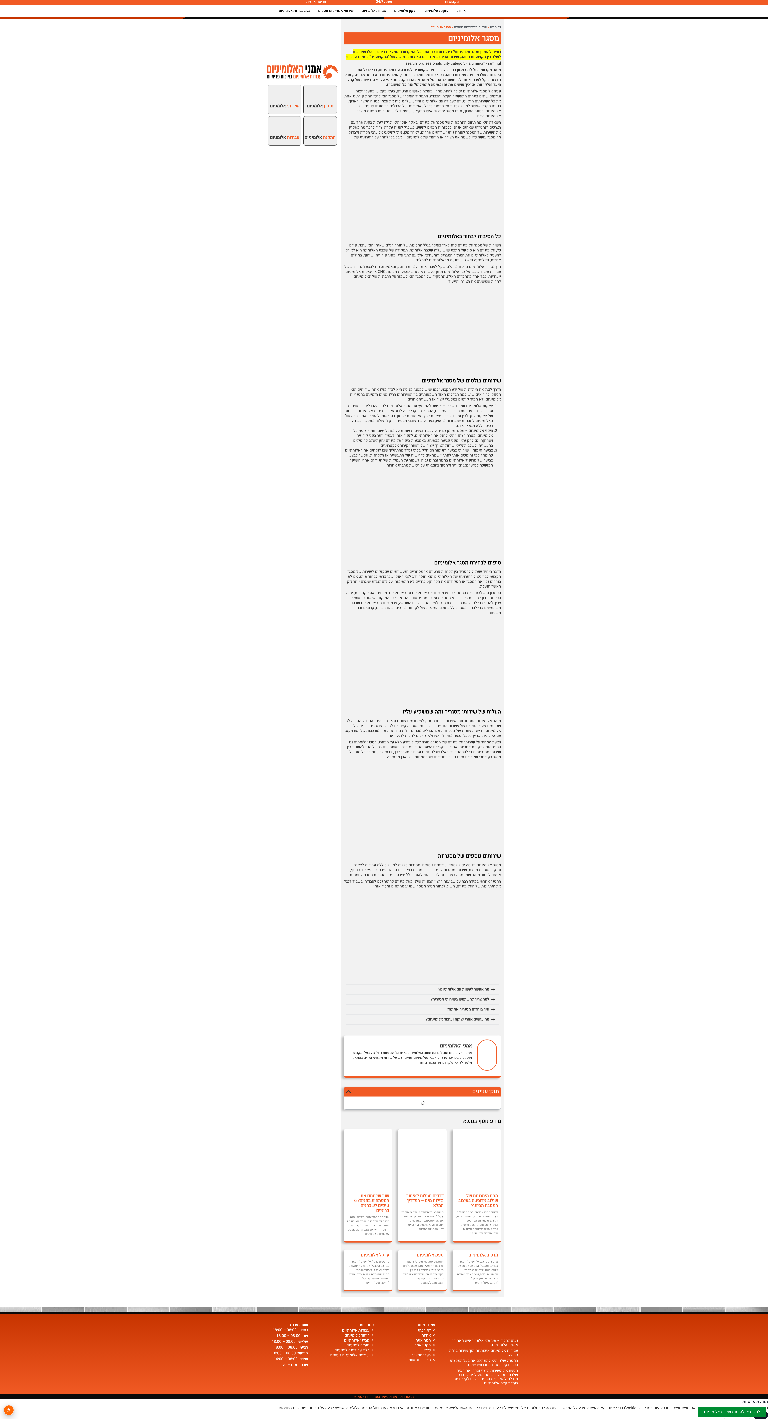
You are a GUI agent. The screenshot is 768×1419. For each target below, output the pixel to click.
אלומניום (320, 106)
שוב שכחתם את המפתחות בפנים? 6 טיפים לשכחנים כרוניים (371, 1203)
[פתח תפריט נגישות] (9, 1410)
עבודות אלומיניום (374, 10)
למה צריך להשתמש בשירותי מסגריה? (460, 999)
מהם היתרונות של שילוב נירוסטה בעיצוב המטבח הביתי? (478, 1201)
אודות (461, 10)
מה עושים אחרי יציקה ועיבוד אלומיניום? (457, 1019)
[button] (422, 989)
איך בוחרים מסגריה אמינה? (468, 1009)
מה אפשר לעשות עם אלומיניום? (463, 989)
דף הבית (495, 27)
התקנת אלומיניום (436, 10)
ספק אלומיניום (430, 1255)
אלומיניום (320, 137)
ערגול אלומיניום (375, 1255)
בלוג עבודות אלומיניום (294, 10)
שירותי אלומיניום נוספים (336, 10)
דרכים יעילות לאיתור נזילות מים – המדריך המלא (425, 1201)
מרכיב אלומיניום (483, 1255)
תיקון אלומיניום (405, 10)
